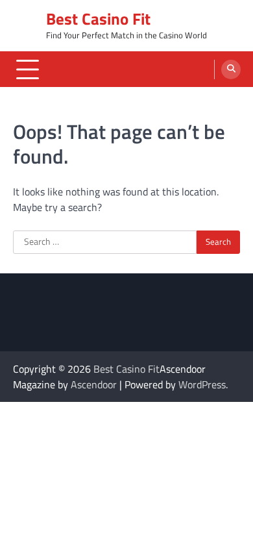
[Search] (231, 69)
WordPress (202, 384)
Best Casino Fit (98, 18)
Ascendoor (94, 384)
